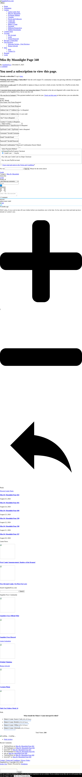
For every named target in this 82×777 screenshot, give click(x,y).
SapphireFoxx (6, 65)
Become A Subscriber (11, 40)
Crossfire (11, 17)
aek (1, 205)
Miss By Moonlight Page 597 (9, 534)
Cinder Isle (11, 21)
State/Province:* (5, 125)
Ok (15, 776)
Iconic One (3, 764)
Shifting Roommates (14, 30)
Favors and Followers (15, 19)
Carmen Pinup (5, 687)
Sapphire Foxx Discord (8, 637)
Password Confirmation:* (8, 145)
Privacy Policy (25, 760)
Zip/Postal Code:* (6, 129)
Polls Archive (8, 739)
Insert (19, 772)
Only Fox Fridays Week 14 (9, 708)
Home (6, 6)
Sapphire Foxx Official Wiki (9, 616)
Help (5, 48)
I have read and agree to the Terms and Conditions (18, 165)
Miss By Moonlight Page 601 (9, 503)
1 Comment (3, 66)
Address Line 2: (5, 114)
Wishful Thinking (6, 662)
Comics (6, 10)
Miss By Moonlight (14, 13)
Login (10, 37)
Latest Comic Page (14, 12)
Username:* (4, 133)
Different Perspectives (15, 28)
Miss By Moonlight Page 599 (9, 518)
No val (2, 169)
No (19, 776)
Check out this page (50, 95)
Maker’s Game (12, 24)
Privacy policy (25, 776)
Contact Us (11, 51)
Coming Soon (8, 31)
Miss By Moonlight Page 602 (9, 495)
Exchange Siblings (14, 15)
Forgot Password (13, 39)
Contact (2, 760)
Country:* (3, 122)
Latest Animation (5, 641)
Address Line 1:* (5, 110)
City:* (2, 118)
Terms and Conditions (13, 760)
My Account (12, 35)
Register (6, 53)
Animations (7, 8)
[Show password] (19, 143)
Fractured (11, 26)
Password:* (3, 141)
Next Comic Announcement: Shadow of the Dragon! (17, 562)
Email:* (2, 137)
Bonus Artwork (13, 46)
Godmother (11, 22)
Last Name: (3, 106)
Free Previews (8, 42)
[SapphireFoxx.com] (7, 1)
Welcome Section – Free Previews (19, 44)
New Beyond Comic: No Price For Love (13, 584)
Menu (2, 3)
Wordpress (24, 764)
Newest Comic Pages (7, 491)
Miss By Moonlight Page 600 (9, 510)
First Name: (3, 102)
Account (6, 33)
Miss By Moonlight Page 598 (9, 526)
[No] (31, 776)
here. (21, 76)
